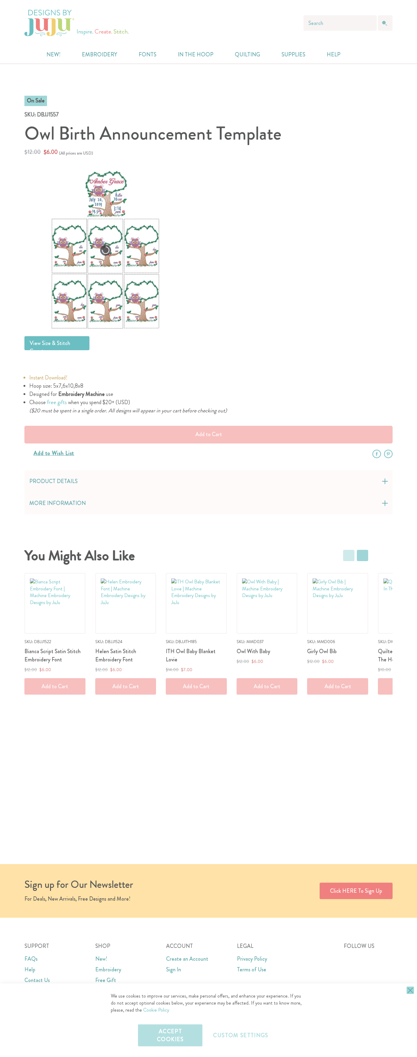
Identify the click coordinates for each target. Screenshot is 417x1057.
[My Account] (358, 54)
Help (29, 969)
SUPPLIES (293, 55)
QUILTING (247, 55)
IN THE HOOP (195, 55)
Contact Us (37, 980)
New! (101, 959)
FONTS (147, 55)
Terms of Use (251, 969)
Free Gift (105, 980)
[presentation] (362, 555)
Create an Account (187, 959)
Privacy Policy (252, 959)
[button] (371, 55)
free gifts (57, 402)
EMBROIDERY (99, 55)
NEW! (53, 55)
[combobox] (340, 23)
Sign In (173, 969)
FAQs (31, 959)
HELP (333, 55)
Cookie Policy (156, 1009)
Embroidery (108, 969)
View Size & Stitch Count (50, 344)
